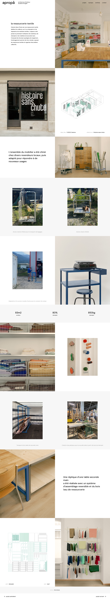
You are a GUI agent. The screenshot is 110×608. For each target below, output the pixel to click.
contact (104, 2)
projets (84, 2)
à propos (91, 2)
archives (97, 2)
